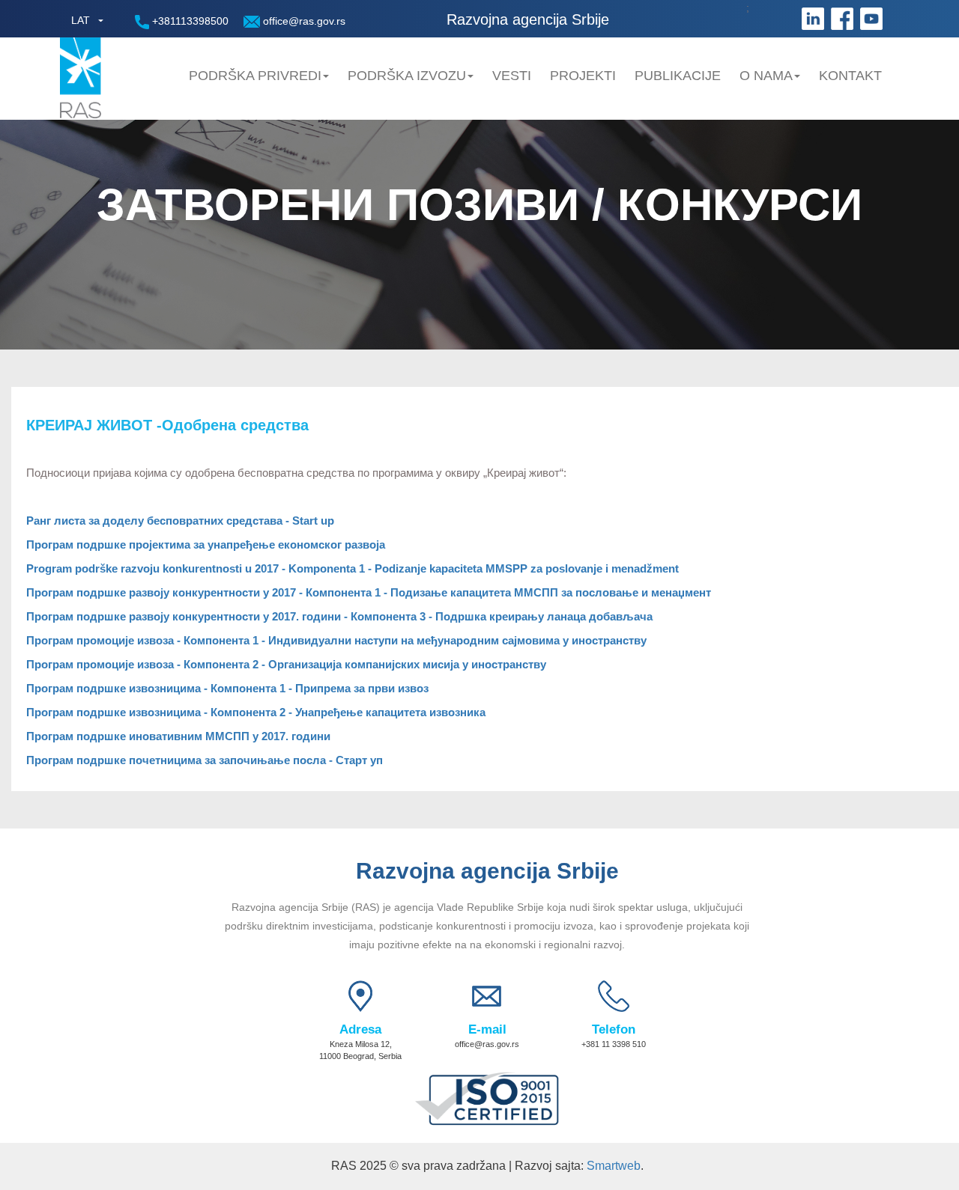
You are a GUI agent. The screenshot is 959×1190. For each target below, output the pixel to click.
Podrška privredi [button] (255, 75)
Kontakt (850, 75)
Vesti (511, 75)
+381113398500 (189, 21)
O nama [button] (766, 75)
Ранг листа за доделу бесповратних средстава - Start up (180, 520)
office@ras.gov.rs (302, 21)
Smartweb (614, 1165)
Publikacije (678, 75)
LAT (80, 20)
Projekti (583, 75)
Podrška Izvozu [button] (407, 75)
